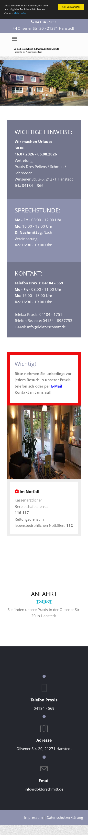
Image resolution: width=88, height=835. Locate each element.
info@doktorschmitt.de (44, 789)
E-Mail (56, 386)
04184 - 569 (45, 21)
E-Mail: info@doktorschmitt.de (40, 326)
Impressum (33, 817)
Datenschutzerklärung (65, 817)
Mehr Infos (20, 13)
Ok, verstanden (71, 7)
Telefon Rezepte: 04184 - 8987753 (43, 320)
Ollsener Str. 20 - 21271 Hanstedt (46, 28)
